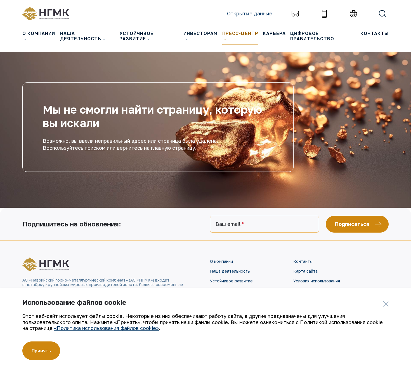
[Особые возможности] (295, 14)
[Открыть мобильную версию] (324, 14)
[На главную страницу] (48, 13)
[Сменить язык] (353, 14)
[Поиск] (382, 14)
